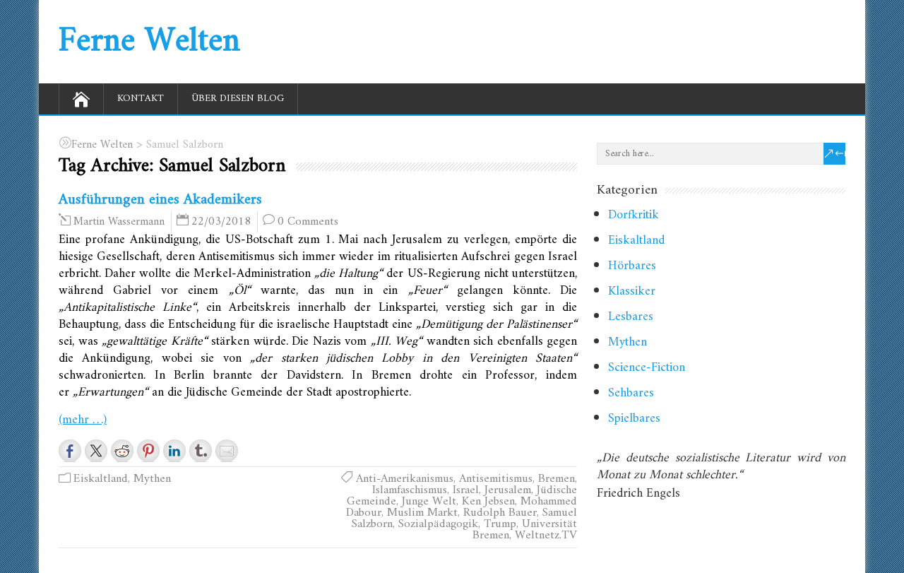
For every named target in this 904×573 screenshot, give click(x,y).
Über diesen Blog (237, 98)
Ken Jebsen (488, 501)
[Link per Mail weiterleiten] (226, 450)
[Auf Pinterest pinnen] (148, 450)
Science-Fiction (646, 368)
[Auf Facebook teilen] (70, 450)
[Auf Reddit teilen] (122, 450)
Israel (466, 490)
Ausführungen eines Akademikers (160, 200)
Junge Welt (429, 501)
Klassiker (631, 291)
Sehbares (631, 393)
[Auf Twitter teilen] (96, 450)
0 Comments (308, 221)
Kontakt (140, 98)
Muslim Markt (422, 513)
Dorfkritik (633, 215)
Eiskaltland (100, 479)
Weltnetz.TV (546, 535)
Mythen (152, 479)
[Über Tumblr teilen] (200, 450)
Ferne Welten (149, 41)
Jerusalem (507, 490)
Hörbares (632, 266)
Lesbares (630, 317)
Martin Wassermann (119, 222)
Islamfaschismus (409, 490)
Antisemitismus (496, 479)
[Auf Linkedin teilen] (174, 450)
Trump (500, 524)
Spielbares (634, 419)
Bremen (556, 479)
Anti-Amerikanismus (404, 479)
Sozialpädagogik (438, 524)
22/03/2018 (221, 221)
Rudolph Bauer (500, 513)
